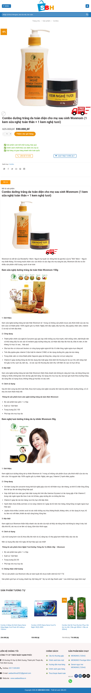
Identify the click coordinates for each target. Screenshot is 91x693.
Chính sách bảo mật (56, 660)
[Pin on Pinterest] (20, 169)
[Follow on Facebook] (76, 676)
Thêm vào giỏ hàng (25, 134)
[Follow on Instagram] (80, 676)
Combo (56, 21)
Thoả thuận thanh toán (57, 673)
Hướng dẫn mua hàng (57, 664)
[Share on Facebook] (8, 169)
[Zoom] (3, 113)
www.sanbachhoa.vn (18, 678)
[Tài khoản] (87, 6)
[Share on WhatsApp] (4, 169)
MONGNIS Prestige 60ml (81, 660)
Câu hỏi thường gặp (56, 656)
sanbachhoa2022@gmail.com (19, 673)
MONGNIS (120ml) (78, 656)
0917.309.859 (14, 668)
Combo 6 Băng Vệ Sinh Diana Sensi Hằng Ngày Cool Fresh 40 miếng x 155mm (13, 627)
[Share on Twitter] (12, 169)
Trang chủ (36, 21)
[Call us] (70, 681)
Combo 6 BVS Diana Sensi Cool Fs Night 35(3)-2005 (43, 626)
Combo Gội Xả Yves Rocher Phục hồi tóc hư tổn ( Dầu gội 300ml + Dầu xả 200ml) (75, 627)
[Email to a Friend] (16, 169)
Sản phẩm (46, 21)
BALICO (63, 690)
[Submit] (87, 15)
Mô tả (5, 182)
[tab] (5, 182)
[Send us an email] (88, 676)
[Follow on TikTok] (84, 676)
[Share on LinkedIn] (24, 169)
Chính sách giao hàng (57, 669)
